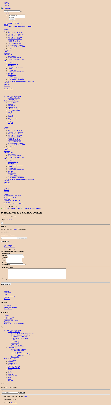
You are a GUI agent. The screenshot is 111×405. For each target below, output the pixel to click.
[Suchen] (21, 11)
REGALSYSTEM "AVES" (15, 43)
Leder (9, 121)
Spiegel (10, 112)
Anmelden (12, 19)
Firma (3, 259)
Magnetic (10, 115)
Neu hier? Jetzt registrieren (15, 23)
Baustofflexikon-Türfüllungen (16, 79)
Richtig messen (12, 70)
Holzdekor (10, 104)
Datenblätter (11, 65)
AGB (5, 294)
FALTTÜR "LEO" (13, 40)
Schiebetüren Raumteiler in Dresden (14, 323)
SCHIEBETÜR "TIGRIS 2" (16, 35)
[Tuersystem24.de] (6, 8)
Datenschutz (7, 292)
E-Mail (4, 260)
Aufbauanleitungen (13, 64)
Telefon (4, 262)
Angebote (7, 53)
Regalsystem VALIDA (17, 346)
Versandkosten (8, 309)
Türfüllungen (11, 48)
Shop (5, 51)
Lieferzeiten (7, 305)
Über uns (6, 82)
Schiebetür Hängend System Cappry (21, 335)
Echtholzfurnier (12, 102)
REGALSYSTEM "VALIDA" (16, 45)
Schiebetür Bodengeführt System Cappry (22, 333)
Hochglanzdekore (12, 107)
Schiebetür (10, 73)
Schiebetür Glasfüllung (17, 350)
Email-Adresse (6, 391)
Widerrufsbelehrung (9, 296)
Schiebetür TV (15, 357)
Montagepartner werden (14, 57)
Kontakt (6, 3)
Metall (9, 113)
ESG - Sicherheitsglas (14, 109)
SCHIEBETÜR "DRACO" (15, 37)
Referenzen (7, 86)
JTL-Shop (14, 403)
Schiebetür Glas (8, 319)
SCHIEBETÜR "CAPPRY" (15, 32)
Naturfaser (10, 116)
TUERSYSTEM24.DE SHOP (12, 96)
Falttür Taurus (15, 341)
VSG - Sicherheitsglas (14, 110)
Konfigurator (7, 50)
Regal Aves (14, 344)
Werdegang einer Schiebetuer (16, 71)
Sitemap (6, 5)
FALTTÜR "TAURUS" (14, 42)
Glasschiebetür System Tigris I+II (20, 338)
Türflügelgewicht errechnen (15, 67)
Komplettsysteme (12, 99)
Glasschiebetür (12, 75)
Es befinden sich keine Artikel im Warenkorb (20, 26)
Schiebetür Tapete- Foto (17, 355)
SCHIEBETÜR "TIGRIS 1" (16, 34)
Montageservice (8, 54)
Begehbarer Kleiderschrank (15, 78)
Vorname (4, 255)
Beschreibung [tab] (8, 245)
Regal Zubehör (15, 343)
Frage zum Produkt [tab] (9, 247)
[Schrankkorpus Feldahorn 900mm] (11, 208)
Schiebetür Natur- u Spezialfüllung (20, 354)
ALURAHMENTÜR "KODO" (16, 46)
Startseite (6, 2)
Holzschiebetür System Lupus (19, 336)
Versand (10, 68)
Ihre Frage (5, 279)
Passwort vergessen (13, 22)
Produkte (6, 31)
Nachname (5, 257)
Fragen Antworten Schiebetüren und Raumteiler (21, 81)
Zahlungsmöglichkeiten (10, 307)
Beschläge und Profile (14, 98)
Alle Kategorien (8, 89)
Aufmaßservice (12, 56)
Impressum (7, 299)
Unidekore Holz (12, 105)
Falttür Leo (14, 339)
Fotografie (10, 123)
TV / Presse (7, 84)
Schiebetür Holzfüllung (17, 352)
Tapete (9, 119)
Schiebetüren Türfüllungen (11, 101)
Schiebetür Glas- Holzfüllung (19, 349)
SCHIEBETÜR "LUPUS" (15, 39)
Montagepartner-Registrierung (16, 59)
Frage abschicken (5, 284)
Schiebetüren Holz (9, 317)
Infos (5, 61)
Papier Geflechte (12, 118)
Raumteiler (11, 76)
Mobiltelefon (5, 264)
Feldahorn (9, 219)
